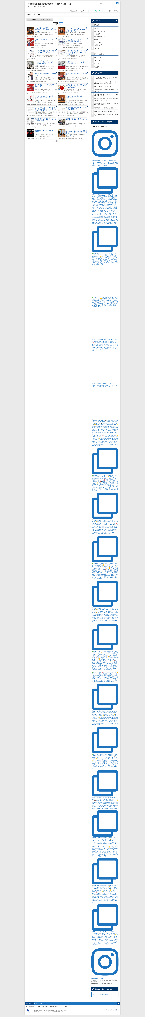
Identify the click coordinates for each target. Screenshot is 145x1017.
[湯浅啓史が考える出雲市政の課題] (62, 73)
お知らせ (37, 47)
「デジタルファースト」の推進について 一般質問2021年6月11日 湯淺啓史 (76, 29)
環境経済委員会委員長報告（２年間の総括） (76, 97)
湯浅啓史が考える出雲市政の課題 (76, 74)
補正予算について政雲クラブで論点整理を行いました (76, 40)
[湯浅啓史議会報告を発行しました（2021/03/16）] (31, 118)
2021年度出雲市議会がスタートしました (45, 74)
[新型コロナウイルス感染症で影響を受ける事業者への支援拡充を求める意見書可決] (31, 107)
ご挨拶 (82, 11)
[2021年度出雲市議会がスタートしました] (31, 73)
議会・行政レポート (100, 11)
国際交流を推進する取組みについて (76, 119)
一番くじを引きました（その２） (45, 40)
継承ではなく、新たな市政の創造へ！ (45, 85)
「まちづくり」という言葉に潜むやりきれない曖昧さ (45, 97)
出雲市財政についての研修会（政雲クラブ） (76, 62)
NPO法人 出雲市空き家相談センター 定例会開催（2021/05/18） (46, 63)
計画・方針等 (98, 45)
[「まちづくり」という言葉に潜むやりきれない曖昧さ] (31, 95)
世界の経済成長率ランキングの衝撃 (45, 131)
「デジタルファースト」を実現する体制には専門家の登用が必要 (76, 131)
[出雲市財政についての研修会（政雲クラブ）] (62, 61)
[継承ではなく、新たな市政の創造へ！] (31, 84)
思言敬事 (42, 104)
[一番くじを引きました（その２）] (31, 39)
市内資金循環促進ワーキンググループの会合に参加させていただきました (76, 52)
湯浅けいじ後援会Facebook (103, 989)
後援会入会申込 (74, 11)
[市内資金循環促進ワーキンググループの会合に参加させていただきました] (62, 50)
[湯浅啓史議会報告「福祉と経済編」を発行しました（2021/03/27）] (62, 84)
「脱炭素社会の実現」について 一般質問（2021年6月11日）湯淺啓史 (46, 29)
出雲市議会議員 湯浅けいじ (40, 1010)
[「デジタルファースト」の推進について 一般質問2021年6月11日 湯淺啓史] (62, 27)
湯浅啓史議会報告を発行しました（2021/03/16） (45, 119)
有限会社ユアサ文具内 (58, 1011)
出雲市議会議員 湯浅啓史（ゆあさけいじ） (50, 4)
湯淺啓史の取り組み (46, 19)
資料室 (82, 47)
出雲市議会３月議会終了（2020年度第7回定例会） (76, 108)
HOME (29, 1003)
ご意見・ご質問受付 (113, 11)
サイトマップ (97, 63)
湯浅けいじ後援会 (99, 54)
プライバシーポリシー (53, 1007)
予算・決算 (69, 47)
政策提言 (69, 81)
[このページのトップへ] (118, 1003)
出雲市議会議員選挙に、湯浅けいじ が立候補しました (106, 115)
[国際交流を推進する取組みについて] (62, 118)
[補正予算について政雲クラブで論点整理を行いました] (62, 39)
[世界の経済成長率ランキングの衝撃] (31, 129)
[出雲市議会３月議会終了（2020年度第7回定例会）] (62, 107)
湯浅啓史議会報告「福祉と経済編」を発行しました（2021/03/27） (76, 86)
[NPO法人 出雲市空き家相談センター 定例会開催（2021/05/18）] (31, 61)
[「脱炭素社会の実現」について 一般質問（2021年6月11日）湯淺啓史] (31, 27)
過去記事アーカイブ (99, 67)
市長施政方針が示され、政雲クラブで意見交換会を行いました (45, 52)
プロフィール (89, 11)
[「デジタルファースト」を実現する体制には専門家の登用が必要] (62, 129)
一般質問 (33, 19)
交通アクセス (97, 57)
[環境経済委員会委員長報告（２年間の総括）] (62, 95)
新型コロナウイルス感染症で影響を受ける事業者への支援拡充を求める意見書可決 (45, 109)
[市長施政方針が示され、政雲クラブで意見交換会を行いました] (31, 50)
